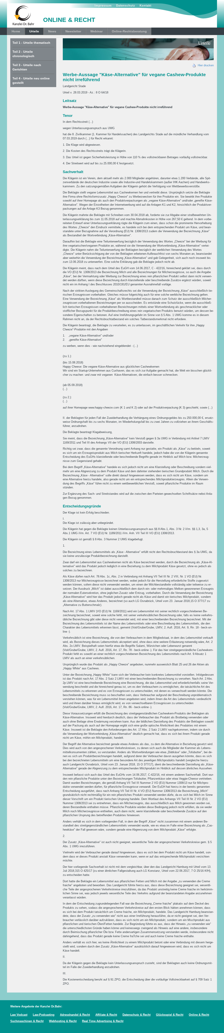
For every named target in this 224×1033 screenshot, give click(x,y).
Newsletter (73, 31)
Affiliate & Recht (106, 1014)
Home (16, 31)
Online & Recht (199, 1014)
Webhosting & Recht (63, 1021)
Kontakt (145, 5)
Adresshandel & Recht (75, 1014)
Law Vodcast (18, 1014)
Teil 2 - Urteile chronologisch (23, 54)
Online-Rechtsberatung (129, 31)
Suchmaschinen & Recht (27, 1021)
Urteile (34, 31)
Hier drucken (205, 65)
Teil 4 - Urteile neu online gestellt (31, 80)
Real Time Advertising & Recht (102, 1021)
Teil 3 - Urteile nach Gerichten (26, 67)
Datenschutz (125, 5)
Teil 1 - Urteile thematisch (31, 42)
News (52, 31)
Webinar (96, 31)
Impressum (103, 5)
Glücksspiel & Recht (169, 1014)
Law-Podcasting (43, 1014)
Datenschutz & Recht (136, 1014)
